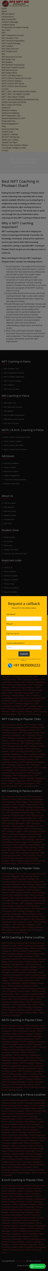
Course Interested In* (15, 643)
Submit (24, 653)
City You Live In (12, 633)
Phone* (9, 624)
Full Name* (11, 614)
